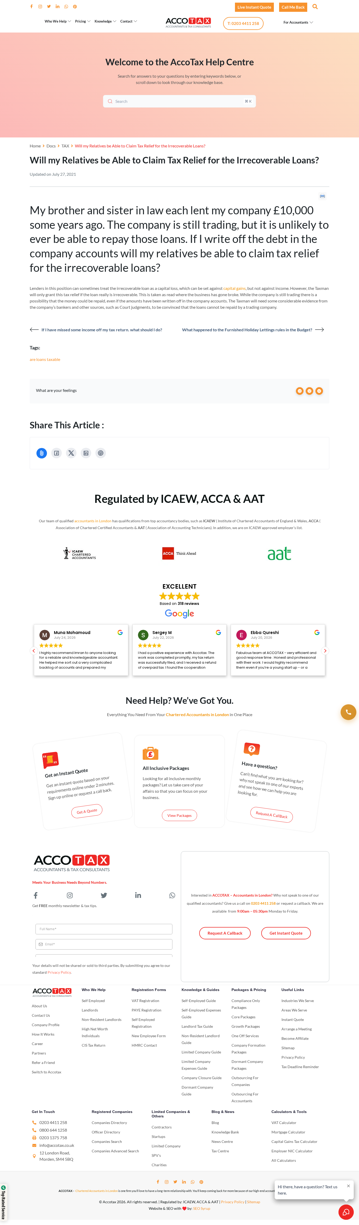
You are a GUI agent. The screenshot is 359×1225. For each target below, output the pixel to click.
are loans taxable (45, 359)
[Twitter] (51, 6)
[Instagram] (42, 6)
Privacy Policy (59, 972)
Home (35, 145)
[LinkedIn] (60, 6)
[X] (71, 453)
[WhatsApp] (68, 6)
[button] (314, 6)
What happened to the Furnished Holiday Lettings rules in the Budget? (247, 329)
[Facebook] (34, 6)
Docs (51, 145)
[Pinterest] (77, 6)
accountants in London (92, 521)
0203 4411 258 (263, 903)
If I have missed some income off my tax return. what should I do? (102, 329)
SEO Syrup (201, 1208)
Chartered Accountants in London (96, 1190)
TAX (65, 145)
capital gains (234, 288)
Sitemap (253, 1202)
